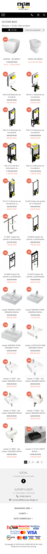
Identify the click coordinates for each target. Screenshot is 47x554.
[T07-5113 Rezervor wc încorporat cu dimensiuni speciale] (11, 188)
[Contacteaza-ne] (32, 14)
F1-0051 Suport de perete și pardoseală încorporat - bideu (11, 238)
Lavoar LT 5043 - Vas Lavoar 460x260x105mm (35, 411)
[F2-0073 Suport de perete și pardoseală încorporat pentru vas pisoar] (35, 260)
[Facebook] (23, 481)
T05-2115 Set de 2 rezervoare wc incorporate (11, 167)
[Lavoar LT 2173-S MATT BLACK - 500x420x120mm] (35, 434)
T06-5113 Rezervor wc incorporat (35, 167)
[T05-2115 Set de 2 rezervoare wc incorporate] (11, 152)
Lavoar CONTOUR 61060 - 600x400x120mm (35, 346)
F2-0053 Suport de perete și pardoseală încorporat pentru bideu (35, 238)
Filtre (13, 30)
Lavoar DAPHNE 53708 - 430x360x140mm (35, 311)
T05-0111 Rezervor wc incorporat (35, 95)
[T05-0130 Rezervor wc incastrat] (11, 81)
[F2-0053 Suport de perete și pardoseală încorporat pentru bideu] (35, 223)
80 (38, 462)
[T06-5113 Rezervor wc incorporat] (35, 152)
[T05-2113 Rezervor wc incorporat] (11, 117)
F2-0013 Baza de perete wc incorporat (35, 202)
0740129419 (25, 496)
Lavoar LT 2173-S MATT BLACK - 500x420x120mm (35, 450)
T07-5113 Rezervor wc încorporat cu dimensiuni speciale (12, 202)
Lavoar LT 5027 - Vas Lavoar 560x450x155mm (12, 379)
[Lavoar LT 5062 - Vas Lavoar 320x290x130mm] (11, 435)
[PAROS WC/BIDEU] (35, 46)
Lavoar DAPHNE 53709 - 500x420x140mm (12, 311)
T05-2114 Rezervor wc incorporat (35, 131)
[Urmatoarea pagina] (41, 462)
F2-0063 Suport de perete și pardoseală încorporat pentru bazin (12, 275)
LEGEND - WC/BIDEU (11, 59)
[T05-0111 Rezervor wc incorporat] (35, 81)
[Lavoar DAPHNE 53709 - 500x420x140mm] (11, 296)
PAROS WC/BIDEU (35, 59)
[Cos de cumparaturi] (38, 14)
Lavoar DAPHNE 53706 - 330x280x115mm (12, 346)
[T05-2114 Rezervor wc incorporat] (35, 117)
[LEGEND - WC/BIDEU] (11, 46)
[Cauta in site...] (44, 14)
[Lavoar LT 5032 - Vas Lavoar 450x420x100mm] (11, 399)
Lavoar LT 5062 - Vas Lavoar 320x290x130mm (12, 450)
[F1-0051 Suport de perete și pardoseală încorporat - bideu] (11, 223)
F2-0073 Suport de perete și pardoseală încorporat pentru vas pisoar (35, 275)
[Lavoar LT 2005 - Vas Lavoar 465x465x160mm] (35, 367)
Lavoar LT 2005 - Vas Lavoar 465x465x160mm (35, 379)
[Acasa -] (23, 6)
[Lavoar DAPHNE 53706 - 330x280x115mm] (11, 332)
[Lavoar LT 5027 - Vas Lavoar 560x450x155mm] (11, 367)
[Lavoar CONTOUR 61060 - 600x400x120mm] (35, 332)
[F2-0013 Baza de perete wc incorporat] (35, 188)
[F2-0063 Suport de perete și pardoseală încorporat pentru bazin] (11, 260)
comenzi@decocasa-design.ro (25, 500)
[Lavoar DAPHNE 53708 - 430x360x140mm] (35, 296)
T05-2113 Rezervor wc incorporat (12, 131)
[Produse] (3, 15)
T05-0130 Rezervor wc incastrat (12, 95)
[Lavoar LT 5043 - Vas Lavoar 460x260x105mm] (35, 399)
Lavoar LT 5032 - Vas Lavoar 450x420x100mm (12, 411)
